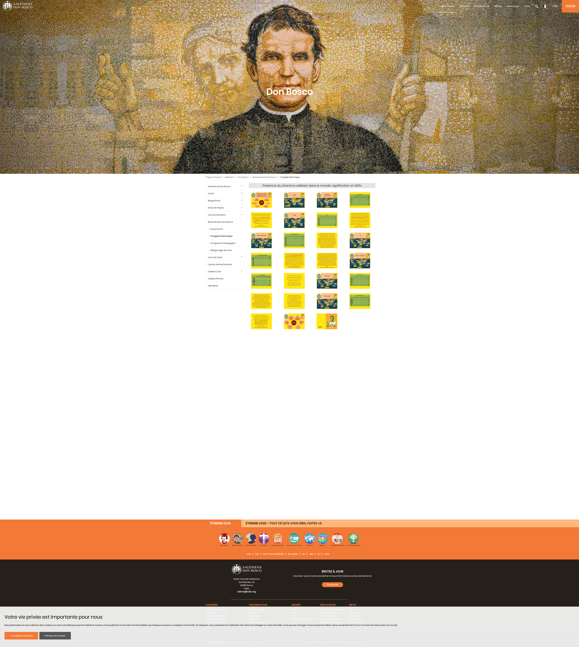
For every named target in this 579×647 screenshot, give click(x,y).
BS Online (293, 554)
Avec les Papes (216, 207)
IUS (319, 554)
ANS (249, 554)
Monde (498, 6)
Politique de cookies (55, 635)
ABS (311, 554)
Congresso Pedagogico (223, 243)
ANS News (213, 285)
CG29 (570, 6)
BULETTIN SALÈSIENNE (273, 554)
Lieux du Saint (215, 257)
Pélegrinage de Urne (221, 250)
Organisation (482, 6)
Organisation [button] (258, 605)
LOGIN (555, 6)
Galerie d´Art (214, 271)
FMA (327, 554)
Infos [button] (352, 605)
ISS (303, 554)
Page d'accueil (446, 6)
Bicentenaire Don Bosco (265, 177)
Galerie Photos (215, 278)
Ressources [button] (328, 605)
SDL (257, 554)
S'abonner (332, 584)
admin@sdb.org (246, 591)
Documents (216, 229)
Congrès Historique (290, 177)
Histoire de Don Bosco (219, 186)
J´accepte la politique (21, 635)
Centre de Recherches (220, 264)
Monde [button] (296, 605)
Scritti (211, 193)
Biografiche (214, 200)
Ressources (513, 6)
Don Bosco (243, 177)
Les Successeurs (217, 214)
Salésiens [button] (212, 605)
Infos (527, 6)
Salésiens (465, 6)
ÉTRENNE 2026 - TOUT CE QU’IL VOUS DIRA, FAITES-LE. (284, 523)
